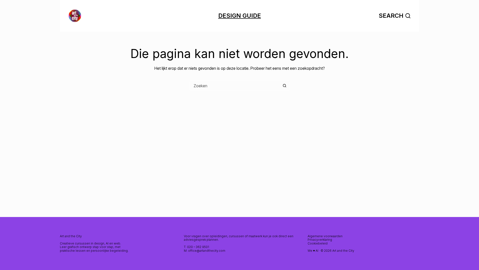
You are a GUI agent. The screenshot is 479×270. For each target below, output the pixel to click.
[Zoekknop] (284, 85)
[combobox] (235, 86)
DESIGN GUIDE (239, 15)
